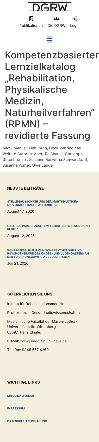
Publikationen (31, 25)
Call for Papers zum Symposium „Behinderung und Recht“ (48, 227)
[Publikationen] (31, 19)
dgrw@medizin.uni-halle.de (43, 341)
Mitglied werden (20, 395)
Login (75, 25)
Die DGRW (56, 25)
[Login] (75, 19)
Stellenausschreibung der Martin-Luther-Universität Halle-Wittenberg (42, 203)
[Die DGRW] (57, 19)
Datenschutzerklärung (27, 421)
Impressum (16, 408)
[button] (49, 40)
